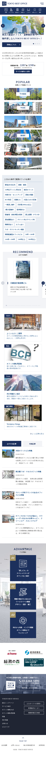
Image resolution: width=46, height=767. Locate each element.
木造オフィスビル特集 (24, 451)
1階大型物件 (9, 210)
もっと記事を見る (37, 434)
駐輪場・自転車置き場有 (13, 214)
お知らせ (5, 723)
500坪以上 (32, 239)
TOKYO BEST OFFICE (25, 749)
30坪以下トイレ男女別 (13, 190)
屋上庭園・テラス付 (32, 214)
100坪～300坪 (10, 239)
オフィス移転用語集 (8, 713)
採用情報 (42, 745)
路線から (17, 12)
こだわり (28, 12)
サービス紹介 (6, 706)
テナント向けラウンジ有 (26, 219)
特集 (3, 716)
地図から (23, 12)
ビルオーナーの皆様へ (34, 703)
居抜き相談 (29, 195)
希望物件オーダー (34, 708)
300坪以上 (21, 239)
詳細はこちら (11, 44)
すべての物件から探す (23, 71)
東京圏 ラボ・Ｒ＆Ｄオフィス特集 (28, 472)
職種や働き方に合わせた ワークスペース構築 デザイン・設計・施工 (23, 601)
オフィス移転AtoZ (8, 710)
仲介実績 (5, 720)
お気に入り (34, 12)
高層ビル (17, 200)
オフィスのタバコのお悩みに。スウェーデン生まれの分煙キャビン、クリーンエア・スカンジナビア (29, 518)
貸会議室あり (10, 219)
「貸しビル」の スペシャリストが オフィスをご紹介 (23, 573)
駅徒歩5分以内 (10, 185)
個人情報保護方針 (29, 745)
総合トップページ (8, 703)
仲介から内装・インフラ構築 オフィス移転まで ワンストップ (23, 630)
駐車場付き (21, 210)
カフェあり (20, 224)
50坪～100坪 (29, 234)
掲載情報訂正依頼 (34, 713)
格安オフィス (28, 190)
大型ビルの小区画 (30, 200)
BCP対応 (8, 200)
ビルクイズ (5, 727)
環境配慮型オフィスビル (13, 234)
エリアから (11, 12)
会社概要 (4, 745)
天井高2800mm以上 (24, 205)
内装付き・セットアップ (13, 195)
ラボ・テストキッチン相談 (14, 229)
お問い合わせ (15, 745)
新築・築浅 (22, 185)
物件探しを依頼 (28, 688)
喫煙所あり (9, 224)
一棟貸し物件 (10, 205)
